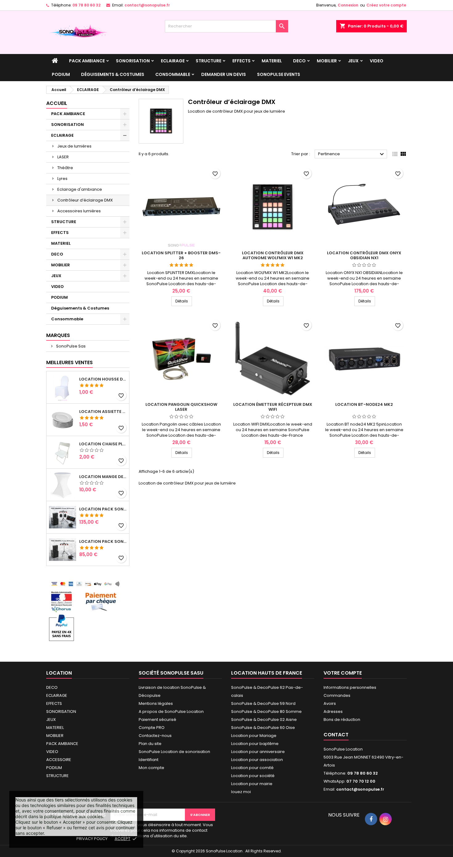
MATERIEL (272, 61)
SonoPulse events (278, 74)
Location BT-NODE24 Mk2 (364, 404)
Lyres (62, 178)
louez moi (241, 792)
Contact (336, 734)
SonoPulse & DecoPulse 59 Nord (263, 703)
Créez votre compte (386, 5)
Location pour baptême (255, 744)
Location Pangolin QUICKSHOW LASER (181, 406)
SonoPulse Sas (70, 346)
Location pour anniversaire (258, 752)
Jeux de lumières (74, 146)
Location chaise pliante (103, 444)
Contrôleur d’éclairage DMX (85, 200)
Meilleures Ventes (69, 362)
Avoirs (330, 703)
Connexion (348, 5)
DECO (299, 61)
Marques (58, 335)
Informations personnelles (350, 687)
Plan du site (150, 744)
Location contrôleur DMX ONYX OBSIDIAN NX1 (364, 255)
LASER (63, 157)
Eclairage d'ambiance (79, 189)
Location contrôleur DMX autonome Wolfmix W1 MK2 (273, 255)
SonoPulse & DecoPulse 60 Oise (263, 727)
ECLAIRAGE (173, 61)
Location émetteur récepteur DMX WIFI (272, 406)
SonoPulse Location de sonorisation (174, 752)
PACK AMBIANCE (87, 61)
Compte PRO (152, 727)
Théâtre (65, 168)
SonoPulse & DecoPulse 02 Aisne (264, 719)
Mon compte (151, 768)
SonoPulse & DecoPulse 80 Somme (266, 711)
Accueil (56, 103)
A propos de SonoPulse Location (171, 711)
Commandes (337, 695)
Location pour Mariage (253, 735)
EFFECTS (241, 61)
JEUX (353, 61)
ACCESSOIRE (58, 760)
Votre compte (343, 672)
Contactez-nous (155, 735)
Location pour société (253, 776)
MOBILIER (327, 61)
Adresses (333, 711)
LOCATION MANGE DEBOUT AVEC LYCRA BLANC (103, 477)
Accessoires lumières (79, 211)
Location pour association (257, 760)
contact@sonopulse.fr (147, 5)
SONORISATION (133, 61)
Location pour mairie (251, 784)
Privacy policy (92, 839)
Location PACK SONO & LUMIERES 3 (103, 509)
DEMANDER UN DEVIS (223, 74)
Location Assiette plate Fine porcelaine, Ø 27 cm (103, 412)
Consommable (172, 74)
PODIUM (61, 74)
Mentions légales (156, 703)
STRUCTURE (208, 61)
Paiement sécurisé (157, 719)
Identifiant (148, 760)
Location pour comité (252, 768)
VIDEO (376, 61)
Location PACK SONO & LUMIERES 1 (103, 541)
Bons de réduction (342, 719)
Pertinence (352, 154)
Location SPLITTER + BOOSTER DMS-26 (181, 255)
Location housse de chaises (103, 379)
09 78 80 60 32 (86, 5)
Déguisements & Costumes (112, 74)
